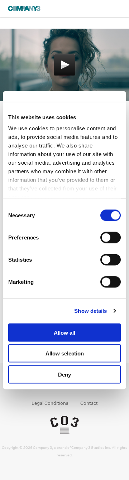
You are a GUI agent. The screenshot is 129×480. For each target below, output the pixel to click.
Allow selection (65, 353)
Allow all (64, 332)
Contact (89, 403)
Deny (64, 374)
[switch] (110, 237)
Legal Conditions (50, 403)
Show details (90, 311)
